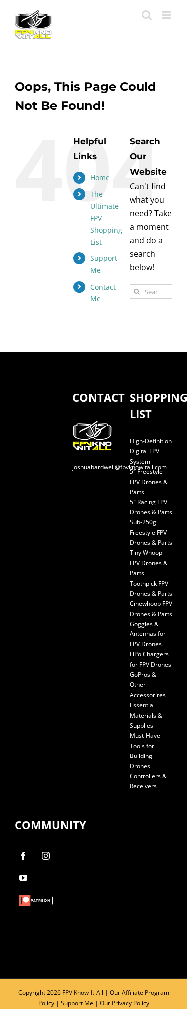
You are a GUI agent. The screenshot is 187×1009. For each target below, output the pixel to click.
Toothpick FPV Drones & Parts (151, 588)
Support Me (77, 1003)
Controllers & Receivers (148, 781)
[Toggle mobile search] (147, 15)
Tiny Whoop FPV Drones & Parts (149, 562)
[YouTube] (23, 877)
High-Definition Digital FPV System (151, 451)
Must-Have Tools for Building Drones (145, 750)
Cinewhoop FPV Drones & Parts (151, 608)
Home (100, 177)
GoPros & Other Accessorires (148, 684)
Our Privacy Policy (124, 1003)
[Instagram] (45, 855)
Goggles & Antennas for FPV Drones (148, 634)
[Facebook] (23, 855)
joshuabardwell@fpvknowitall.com (119, 467)
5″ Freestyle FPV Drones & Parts (149, 481)
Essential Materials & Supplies (146, 715)
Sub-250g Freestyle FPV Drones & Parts (151, 532)
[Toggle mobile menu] (167, 15)
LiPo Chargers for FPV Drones (150, 659)
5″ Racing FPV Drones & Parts (151, 507)
